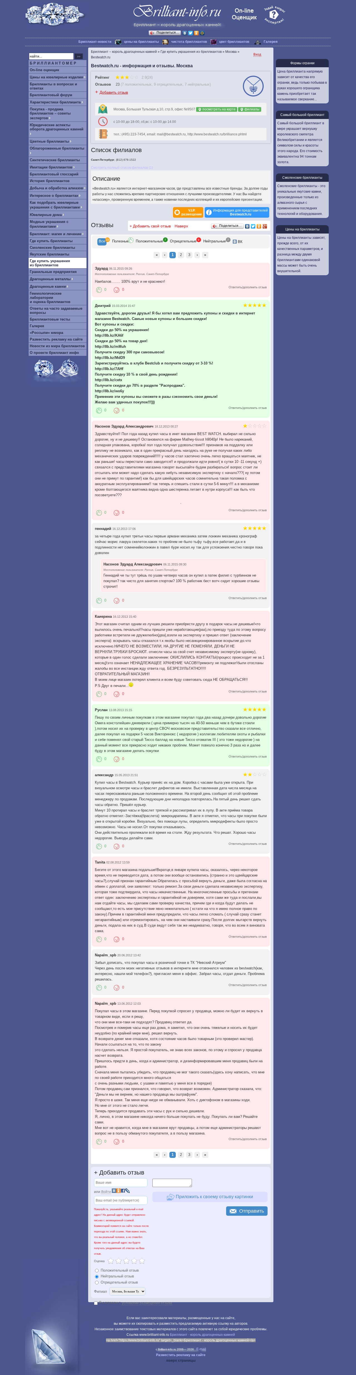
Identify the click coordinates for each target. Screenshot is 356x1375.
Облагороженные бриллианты (57, 148)
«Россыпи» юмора (46, 333)
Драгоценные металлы (50, 279)
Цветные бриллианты (49, 141)
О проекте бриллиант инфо (54, 353)
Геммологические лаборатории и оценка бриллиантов (50, 297)
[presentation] (102, 241)
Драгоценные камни (48, 286)
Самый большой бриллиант (302, 115)
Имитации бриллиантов (51, 167)
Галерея (271, 42)
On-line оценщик (44, 70)
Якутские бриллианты (49, 254)
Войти (106, 1192)
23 (118, 84)
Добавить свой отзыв (152, 226)
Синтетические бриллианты (55, 160)
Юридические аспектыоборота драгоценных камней (56, 127)
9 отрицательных (168, 84)
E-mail (201, 1349)
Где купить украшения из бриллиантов (50, 263)
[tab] (102, 241)
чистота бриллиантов (189, 42)
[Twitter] (191, 33)
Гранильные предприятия (53, 272)
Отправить (251, 1211)
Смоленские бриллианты (52, 247)
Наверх (181, 226)
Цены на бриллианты (302, 229)
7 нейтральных (197, 84)
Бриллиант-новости (94, 42)
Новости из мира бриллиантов (57, 346)
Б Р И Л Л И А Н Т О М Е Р (53, 63)
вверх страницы (181, 1360)
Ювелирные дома (46, 215)
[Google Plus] (265, 226)
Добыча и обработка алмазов (56, 188)
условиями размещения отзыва (147, 1303)
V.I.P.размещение (191, 212)
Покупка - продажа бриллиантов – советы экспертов (50, 113)
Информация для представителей (240, 212)
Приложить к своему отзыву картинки (214, 1196)
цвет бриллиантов (234, 42)
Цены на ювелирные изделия (56, 77)
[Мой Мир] (202, 33)
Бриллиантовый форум (51, 95)
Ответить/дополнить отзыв (248, 287)
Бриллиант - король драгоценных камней (202, 1335)
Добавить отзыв (114, 92)
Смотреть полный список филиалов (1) (122, 168)
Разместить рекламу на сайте (56, 339)
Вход (257, 54)
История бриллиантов (50, 181)
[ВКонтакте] (185, 33)
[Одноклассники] (196, 33)
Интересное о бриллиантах (54, 195)
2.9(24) (146, 77)
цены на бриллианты (141, 42)
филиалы (251, 109)
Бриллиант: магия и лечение (55, 234)
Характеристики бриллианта (55, 102)
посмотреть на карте (219, 109)
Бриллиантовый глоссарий (54, 174)
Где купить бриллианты (51, 241)
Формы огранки (302, 63)
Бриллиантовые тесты (50, 319)
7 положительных (137, 84)
